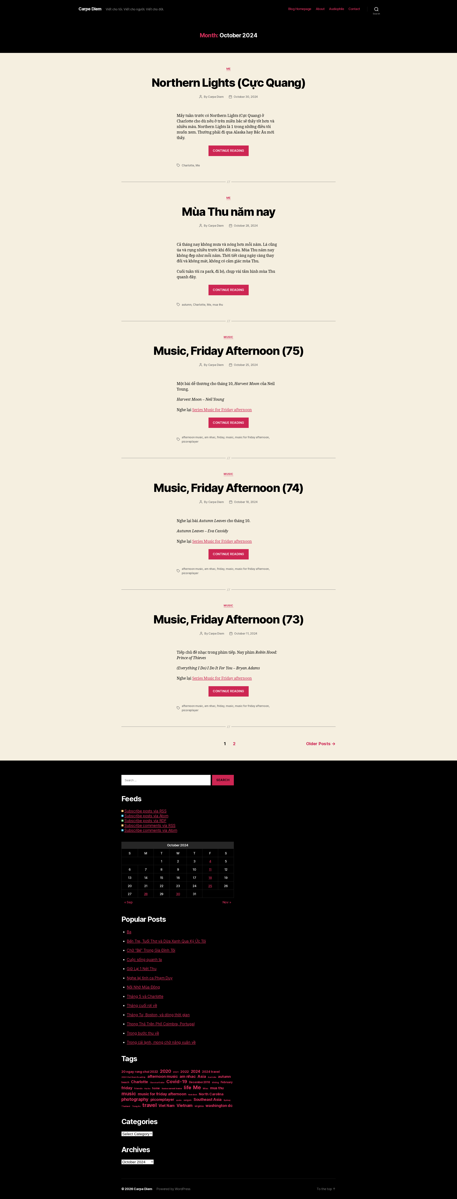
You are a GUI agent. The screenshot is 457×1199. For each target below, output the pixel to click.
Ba (129, 932)
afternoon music (192, 437)
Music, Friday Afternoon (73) (228, 619)
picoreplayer (190, 441)
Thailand (125, 1106)
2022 (184, 1072)
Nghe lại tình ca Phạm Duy (149, 978)
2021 (175, 1072)
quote (179, 1100)
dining (215, 1082)
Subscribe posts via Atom (146, 816)
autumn (186, 304)
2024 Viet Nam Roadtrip (133, 1077)
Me (228, 68)
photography (135, 1099)
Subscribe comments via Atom (150, 830)
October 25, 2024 (246, 365)
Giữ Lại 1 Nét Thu (141, 968)
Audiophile (336, 9)
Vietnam (185, 1105)
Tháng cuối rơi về (142, 1005)
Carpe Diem (90, 9)
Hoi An (147, 1088)
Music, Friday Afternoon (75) (228, 350)
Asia (201, 1076)
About (320, 9)
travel (149, 1105)
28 (146, 894)
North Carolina (211, 1094)
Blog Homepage (299, 9)
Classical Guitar (157, 1082)
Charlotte (188, 165)
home (156, 1088)
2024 (195, 1071)
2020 (165, 1071)
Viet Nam (167, 1105)
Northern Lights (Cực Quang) (228, 82)
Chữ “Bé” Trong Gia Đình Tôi (151, 950)
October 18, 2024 (246, 502)
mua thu (218, 304)
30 (178, 894)
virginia (199, 1106)
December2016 (199, 1082)
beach (125, 1082)
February (227, 1082)
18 (210, 878)
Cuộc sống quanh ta (144, 959)
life (187, 1087)
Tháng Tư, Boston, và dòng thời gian (158, 1015)
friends (138, 1088)
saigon (188, 1100)
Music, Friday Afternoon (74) (228, 488)
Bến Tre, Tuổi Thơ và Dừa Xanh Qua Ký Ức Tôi (166, 941)
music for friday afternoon (252, 437)
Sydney (227, 1100)
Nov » (227, 902)
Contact (354, 9)
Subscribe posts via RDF (145, 820)
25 (210, 886)
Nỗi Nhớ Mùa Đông (143, 987)
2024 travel (211, 1072)
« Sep (128, 902)
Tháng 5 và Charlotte (145, 996)
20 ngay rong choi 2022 (139, 1072)
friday (220, 437)
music (229, 437)
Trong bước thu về (143, 1033)
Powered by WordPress (173, 1189)
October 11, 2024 (245, 633)
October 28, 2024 (246, 225)
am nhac (209, 437)
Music (228, 337)
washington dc (219, 1105)
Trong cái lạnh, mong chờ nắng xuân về (161, 1042)
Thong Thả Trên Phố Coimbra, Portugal (160, 1024)
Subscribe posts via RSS (145, 811)
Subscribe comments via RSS (149, 825)
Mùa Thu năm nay (228, 211)
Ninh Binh (192, 1095)
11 (210, 869)
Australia (212, 1077)
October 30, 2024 (246, 96)
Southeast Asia (208, 1099)
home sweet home (172, 1088)
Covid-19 (176, 1081)
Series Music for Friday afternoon (222, 410)
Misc (205, 1088)
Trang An (136, 1106)
